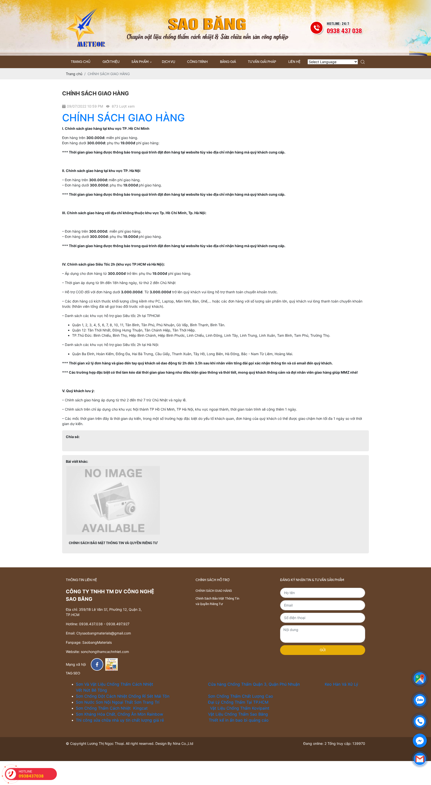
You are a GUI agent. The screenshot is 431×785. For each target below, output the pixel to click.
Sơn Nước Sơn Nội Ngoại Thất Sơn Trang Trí (118, 702)
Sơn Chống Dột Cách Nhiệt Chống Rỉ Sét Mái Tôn (124, 696)
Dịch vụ (168, 62)
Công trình (197, 62)
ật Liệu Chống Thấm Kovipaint (241, 708)
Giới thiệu (111, 62)
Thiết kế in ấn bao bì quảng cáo (239, 720)
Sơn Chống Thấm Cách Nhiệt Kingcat (112, 708)
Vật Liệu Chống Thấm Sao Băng (238, 714)
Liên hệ (294, 62)
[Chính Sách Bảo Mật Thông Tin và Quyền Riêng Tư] (113, 500)
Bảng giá (228, 62)
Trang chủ (80, 62)
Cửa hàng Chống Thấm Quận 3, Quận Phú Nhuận (254, 684)
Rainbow (155, 714)
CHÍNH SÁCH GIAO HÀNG (123, 118)
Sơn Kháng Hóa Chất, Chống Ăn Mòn (111, 714)
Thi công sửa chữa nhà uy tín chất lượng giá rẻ (120, 720)
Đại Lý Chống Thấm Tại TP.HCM (238, 702)
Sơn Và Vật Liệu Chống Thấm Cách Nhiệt (115, 684)
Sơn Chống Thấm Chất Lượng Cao (240, 696)
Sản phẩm (140, 62)
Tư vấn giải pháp (262, 62)
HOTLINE (31, 774)
